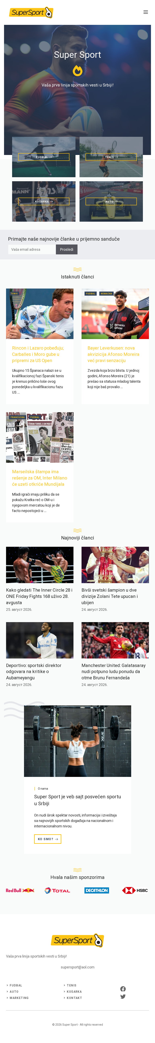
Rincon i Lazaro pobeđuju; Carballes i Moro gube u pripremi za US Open (38, 354)
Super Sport (70, 1024)
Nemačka (106, 294)
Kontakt (74, 998)
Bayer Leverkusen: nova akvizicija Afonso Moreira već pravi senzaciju (113, 354)
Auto (14, 991)
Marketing (19, 998)
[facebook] (123, 989)
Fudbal (90, 294)
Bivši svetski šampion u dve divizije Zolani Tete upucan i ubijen (110, 596)
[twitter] (123, 996)
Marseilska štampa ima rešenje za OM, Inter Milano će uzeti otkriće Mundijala (39, 478)
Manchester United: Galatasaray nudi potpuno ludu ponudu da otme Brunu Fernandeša (114, 672)
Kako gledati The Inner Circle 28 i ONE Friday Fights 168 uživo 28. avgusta (39, 596)
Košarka (74, 991)
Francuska (18, 417)
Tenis (14, 294)
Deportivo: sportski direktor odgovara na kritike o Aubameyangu (33, 672)
